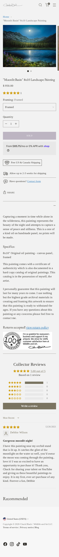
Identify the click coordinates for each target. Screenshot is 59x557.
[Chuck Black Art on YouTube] (25, 544)
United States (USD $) (16, 519)
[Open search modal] (40, 5)
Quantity (8, 116)
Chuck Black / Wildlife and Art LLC (36, 524)
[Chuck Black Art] (13, 4)
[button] (11, 93)
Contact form (34, 181)
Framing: (13, 99)
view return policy (37, 327)
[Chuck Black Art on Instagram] (11, 544)
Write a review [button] (29, 406)
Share (11, 192)
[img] (11, 427)
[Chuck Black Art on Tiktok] (18, 544)
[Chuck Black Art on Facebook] (5, 544)
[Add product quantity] (16, 124)
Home (6, 16)
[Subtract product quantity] (6, 124)
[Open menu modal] (54, 5)
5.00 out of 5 (38, 371)
